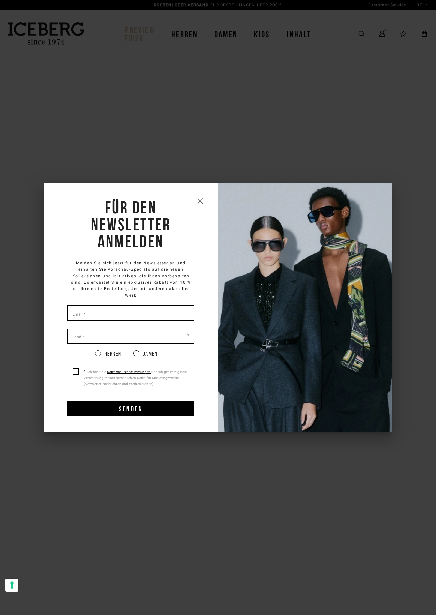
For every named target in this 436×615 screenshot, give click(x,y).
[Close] (200, 201)
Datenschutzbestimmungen (129, 372)
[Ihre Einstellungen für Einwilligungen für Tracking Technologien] (11, 585)
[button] (130, 336)
